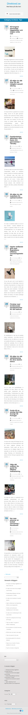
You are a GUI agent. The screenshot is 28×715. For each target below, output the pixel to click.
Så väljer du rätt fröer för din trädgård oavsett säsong (16, 83)
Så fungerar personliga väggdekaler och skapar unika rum (16, 30)
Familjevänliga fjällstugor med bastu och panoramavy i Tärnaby (16, 140)
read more (21, 76)
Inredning (13, 38)
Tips (16, 38)
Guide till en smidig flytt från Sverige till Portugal (16, 413)
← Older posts (7, 574)
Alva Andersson (15, 36)
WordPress (19, 713)
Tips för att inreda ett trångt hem (12, 647)
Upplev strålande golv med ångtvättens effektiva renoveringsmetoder (16, 251)
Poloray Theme (10, 713)
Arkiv (5, 704)
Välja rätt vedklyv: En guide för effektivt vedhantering (15, 468)
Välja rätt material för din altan (12, 635)
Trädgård (11, 90)
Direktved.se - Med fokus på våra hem (14, 708)
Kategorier (6, 694)
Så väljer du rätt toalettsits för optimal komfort (16, 196)
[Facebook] (20, 710)
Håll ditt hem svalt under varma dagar (13, 632)
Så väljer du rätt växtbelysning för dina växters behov (16, 358)
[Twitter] (22, 710)
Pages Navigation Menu (14, 14)
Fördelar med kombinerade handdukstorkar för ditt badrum (16, 306)
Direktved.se (14, 3)
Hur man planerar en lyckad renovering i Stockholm (14, 521)
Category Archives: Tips (13, 20)
